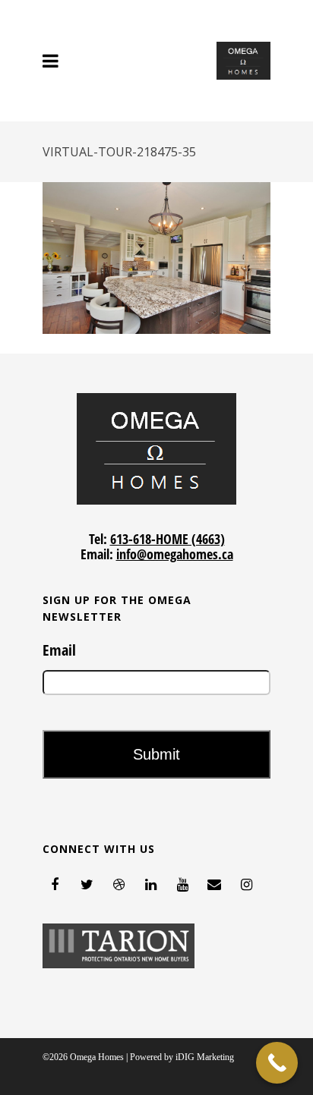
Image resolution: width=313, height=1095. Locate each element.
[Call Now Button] (277, 1063)
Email (59, 650)
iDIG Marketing (204, 1057)
